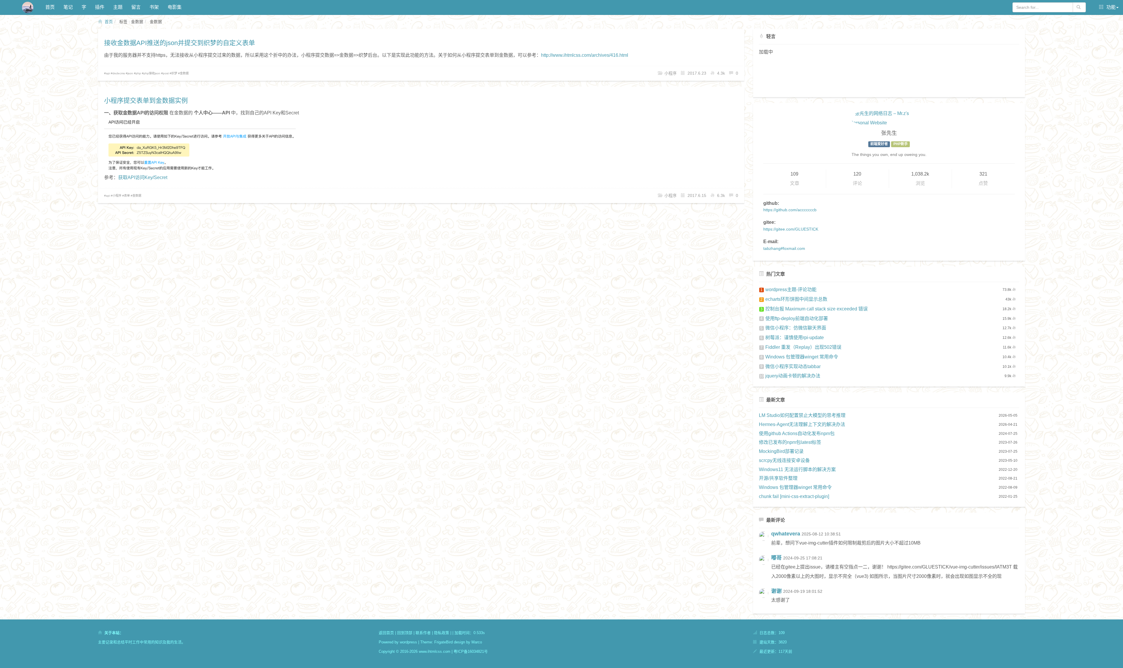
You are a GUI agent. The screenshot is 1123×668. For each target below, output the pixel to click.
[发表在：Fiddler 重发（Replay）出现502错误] (765, 598)
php (138, 73)
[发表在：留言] (765, 541)
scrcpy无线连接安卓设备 (784, 460)
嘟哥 (776, 558)
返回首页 (386, 633)
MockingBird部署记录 (781, 451)
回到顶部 (404, 633)
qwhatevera (785, 534)
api (108, 73)
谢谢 (776, 591)
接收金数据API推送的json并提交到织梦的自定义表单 (179, 43)
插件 (99, 7)
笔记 (68, 7)
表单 (127, 195)
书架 (154, 7)
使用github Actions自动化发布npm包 (797, 433)
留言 (136, 7)
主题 (118, 7)
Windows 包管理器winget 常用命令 (799, 356)
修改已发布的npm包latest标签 (790, 442)
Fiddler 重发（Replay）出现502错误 (800, 347)
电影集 (175, 7)
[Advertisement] (889, 75)
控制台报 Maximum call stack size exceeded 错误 (814, 308)
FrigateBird (443, 642)
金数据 (184, 73)
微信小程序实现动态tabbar (790, 366)
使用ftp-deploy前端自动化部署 (794, 318)
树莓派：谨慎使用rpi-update (792, 337)
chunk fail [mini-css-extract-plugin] (794, 496)
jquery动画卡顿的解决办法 (789, 375)
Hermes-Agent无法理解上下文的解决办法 (802, 424)
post (166, 73)
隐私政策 (441, 633)
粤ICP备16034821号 (471, 651)
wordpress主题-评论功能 (788, 289)
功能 (1110, 7)
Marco (476, 642)
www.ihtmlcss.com (434, 651)
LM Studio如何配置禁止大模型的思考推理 (802, 415)
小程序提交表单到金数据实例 (146, 100)
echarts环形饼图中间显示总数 (793, 299)
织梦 (174, 73)
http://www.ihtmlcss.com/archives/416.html (584, 55)
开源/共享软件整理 (778, 478)
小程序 (117, 195)
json (130, 73)
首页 (50, 7)
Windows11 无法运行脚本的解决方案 (797, 469)
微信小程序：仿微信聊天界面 (793, 327)
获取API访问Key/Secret (142, 177)
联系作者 (423, 633)
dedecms (119, 73)
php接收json (152, 73)
